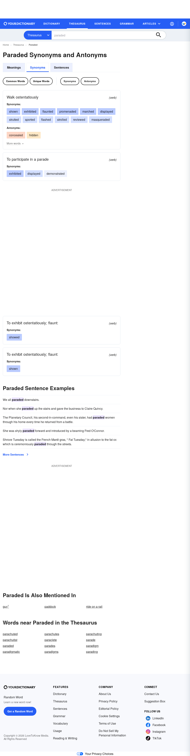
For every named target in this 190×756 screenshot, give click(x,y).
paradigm (92, 646)
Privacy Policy (108, 701)
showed (14, 337)
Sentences (61, 67)
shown (13, 111)
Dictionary (59, 694)
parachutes (52, 634)
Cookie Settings (109, 716)
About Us (105, 694)
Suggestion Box (154, 701)
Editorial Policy (109, 708)
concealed (16, 135)
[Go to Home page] (19, 23)
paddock (50, 606)
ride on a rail (94, 606)
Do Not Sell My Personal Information (112, 733)
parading (92, 652)
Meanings (14, 67)
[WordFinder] (184, 23)
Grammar (59, 716)
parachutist (10, 640)
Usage (57, 731)
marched (88, 111)
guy (6, 606)
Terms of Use (107, 723)
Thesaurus (34, 35)
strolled (62, 119)
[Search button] (160, 35)
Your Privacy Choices (99, 754)
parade (90, 640)
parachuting (94, 634)
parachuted (10, 634)
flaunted (47, 111)
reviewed (79, 119)
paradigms (51, 652)
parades (50, 646)
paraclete (51, 640)
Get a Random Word (20, 711)
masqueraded (100, 119)
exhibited (30, 111)
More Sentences (13, 454)
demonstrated (56, 173)
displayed (106, 111)
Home (6, 44)
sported (30, 119)
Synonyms (37, 67)
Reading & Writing (65, 738)
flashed (46, 119)
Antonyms (90, 81)
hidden (33, 135)
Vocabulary (60, 723)
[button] (172, 24)
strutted (14, 119)
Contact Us (151, 694)
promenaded (67, 111)
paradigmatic (11, 652)
